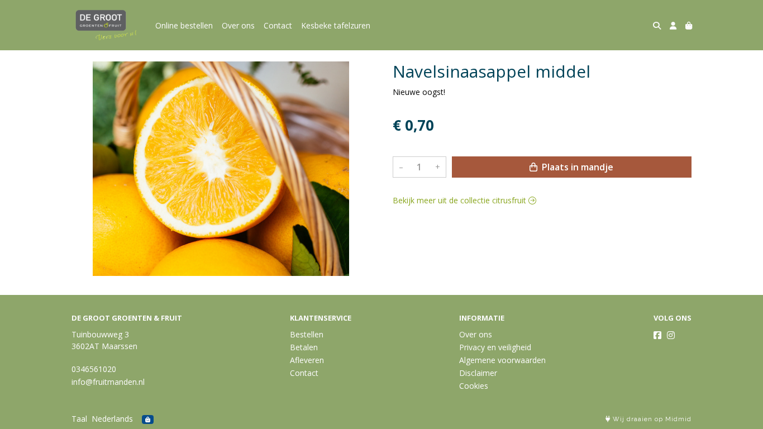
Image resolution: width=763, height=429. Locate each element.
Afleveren (307, 360)
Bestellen (306, 334)
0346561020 (93, 369)
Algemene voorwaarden (502, 360)
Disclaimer (478, 373)
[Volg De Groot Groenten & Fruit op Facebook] (657, 335)
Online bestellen (184, 25)
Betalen (304, 347)
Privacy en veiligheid (495, 347)
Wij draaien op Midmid (651, 419)
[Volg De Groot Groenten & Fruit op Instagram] (671, 335)
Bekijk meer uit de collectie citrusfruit (460, 200)
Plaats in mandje (576, 167)
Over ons (238, 25)
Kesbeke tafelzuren (335, 25)
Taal (79, 418)
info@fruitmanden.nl (108, 381)
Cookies (473, 385)
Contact (278, 25)
